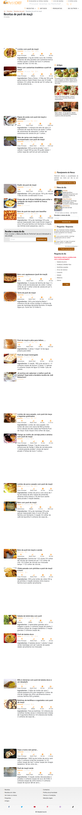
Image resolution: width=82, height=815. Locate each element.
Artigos (43, 8)
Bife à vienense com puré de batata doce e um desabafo (34, 681)
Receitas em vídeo (10, 792)
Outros (59, 280)
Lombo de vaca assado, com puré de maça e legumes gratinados (34, 415)
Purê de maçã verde (25, 768)
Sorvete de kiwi (67, 207)
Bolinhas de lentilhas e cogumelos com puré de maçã (35, 701)
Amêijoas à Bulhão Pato (64, 264)
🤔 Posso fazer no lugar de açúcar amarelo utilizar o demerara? (64, 242)
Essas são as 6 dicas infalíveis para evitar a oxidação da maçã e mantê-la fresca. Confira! (34, 201)
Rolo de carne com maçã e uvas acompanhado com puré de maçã (30, 138)
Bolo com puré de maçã (26, 502)
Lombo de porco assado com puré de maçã (34, 484)
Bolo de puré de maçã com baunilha (31, 211)
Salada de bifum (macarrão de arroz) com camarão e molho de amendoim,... (70, 195)
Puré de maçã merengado (27, 355)
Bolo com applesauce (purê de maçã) (32, 274)
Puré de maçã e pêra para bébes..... (31, 340)
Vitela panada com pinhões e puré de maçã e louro (34, 569)
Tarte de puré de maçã (26, 293)
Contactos (46, 789)
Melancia (59, 277)
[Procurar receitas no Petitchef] (67, 4)
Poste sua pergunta (67, 249)
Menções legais (48, 798)
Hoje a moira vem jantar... (27, 750)
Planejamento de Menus (65, 183)
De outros (72, 8)
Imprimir (74, 213)
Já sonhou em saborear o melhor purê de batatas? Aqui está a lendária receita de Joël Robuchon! (35, 375)
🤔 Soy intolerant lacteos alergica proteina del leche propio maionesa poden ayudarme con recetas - (65, 231)
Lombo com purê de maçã (27, 49)
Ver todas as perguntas (71, 246)
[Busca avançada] (70, 4)
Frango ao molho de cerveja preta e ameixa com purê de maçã (34, 436)
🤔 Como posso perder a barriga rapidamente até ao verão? (64, 237)
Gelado (59, 275)
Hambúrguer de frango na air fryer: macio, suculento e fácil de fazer (70, 202)
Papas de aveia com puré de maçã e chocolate (31, 118)
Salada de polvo (62, 262)
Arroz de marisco (62, 270)
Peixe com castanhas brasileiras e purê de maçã (34, 69)
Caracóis (59, 272)
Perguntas (57, 8)
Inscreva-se (41, 239)
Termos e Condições (49, 795)
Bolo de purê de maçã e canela (29, 550)
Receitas (30, 8)
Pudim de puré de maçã (26, 185)
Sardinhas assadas (62, 267)
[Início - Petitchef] (4, 11)
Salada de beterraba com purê (29, 616)
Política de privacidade (50, 792)
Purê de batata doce (25, 634)
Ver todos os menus (63, 213)
